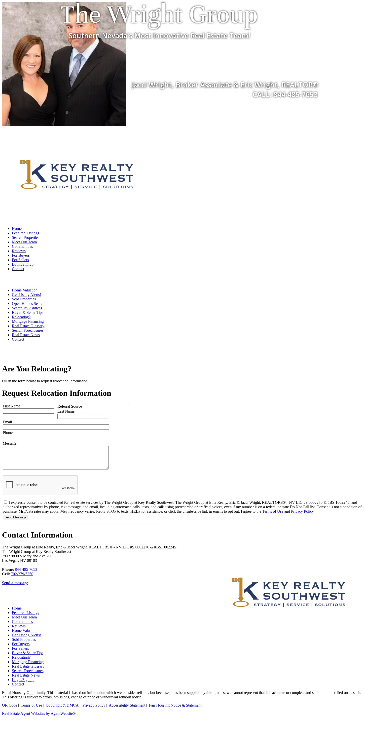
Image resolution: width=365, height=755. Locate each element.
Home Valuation (24, 290)
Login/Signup (23, 264)
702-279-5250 (22, 574)
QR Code (9, 705)
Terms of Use (272, 511)
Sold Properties (24, 299)
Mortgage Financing (28, 321)
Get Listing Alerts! (26, 294)
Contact (18, 269)
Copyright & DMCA (62, 705)
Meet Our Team (24, 242)
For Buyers (21, 255)
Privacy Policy (302, 511)
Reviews (19, 251)
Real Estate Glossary (28, 326)
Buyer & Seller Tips (27, 312)
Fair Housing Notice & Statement (175, 705)
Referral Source (69, 406)
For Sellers (20, 260)
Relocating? (21, 317)
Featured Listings (25, 233)
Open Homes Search (28, 303)
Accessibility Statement (127, 705)
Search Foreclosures (27, 330)
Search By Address (27, 308)
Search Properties (25, 237)
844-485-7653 (26, 569)
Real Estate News (26, 335)
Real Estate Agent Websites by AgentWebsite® (39, 713)
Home (17, 228)
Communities (22, 246)
